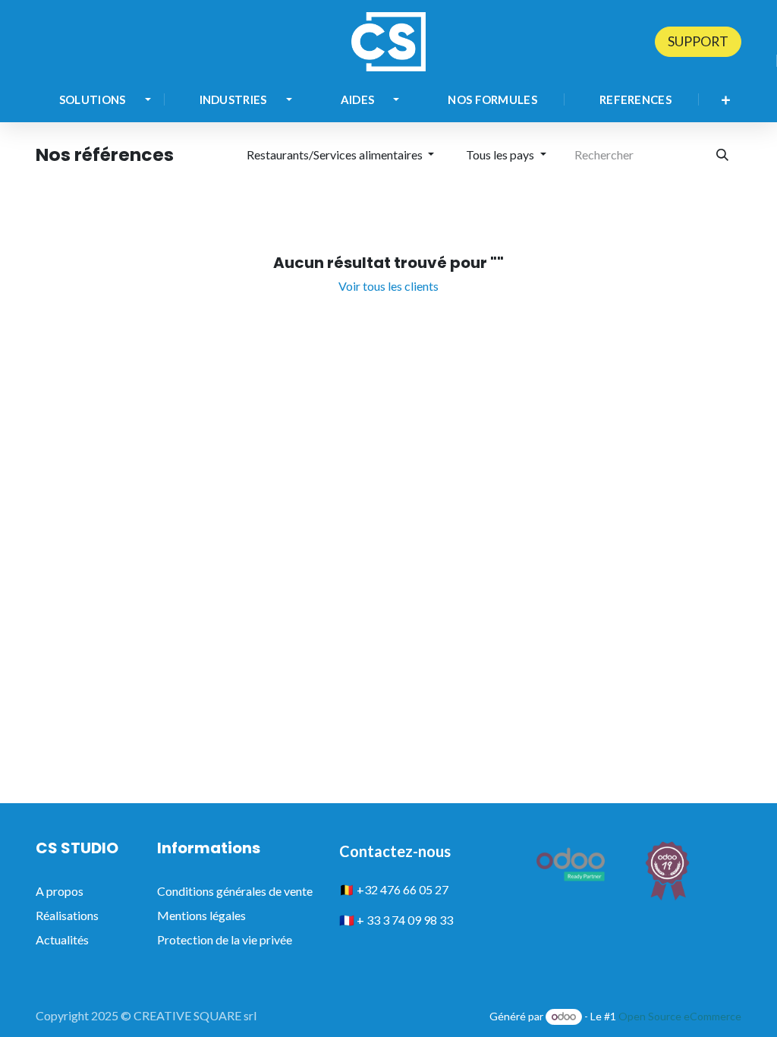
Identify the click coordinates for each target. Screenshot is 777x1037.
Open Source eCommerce (679, 1016)
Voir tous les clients (388, 286)
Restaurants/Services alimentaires (335, 154)
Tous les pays (500, 154)
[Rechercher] (722, 154)
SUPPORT (698, 41)
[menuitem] (98, 100)
